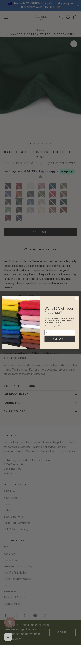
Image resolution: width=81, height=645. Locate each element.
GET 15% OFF (59, 341)
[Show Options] (73, 328)
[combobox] (59, 328)
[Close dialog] (76, 298)
